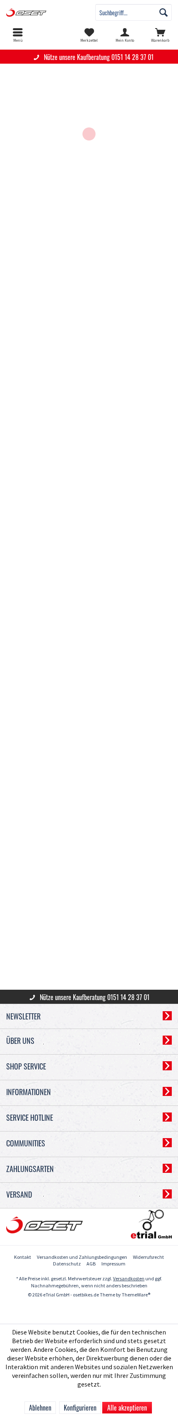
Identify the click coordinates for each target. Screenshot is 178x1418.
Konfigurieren (80, 1408)
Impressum (113, 1264)
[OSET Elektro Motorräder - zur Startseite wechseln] (44, 12)
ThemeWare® (136, 1295)
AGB (91, 1264)
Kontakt (22, 1257)
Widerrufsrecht (148, 1257)
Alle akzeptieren (127, 1408)
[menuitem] (18, 35)
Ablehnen (40, 1408)
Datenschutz (67, 1264)
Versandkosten (128, 1279)
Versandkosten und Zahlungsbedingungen (82, 1257)
